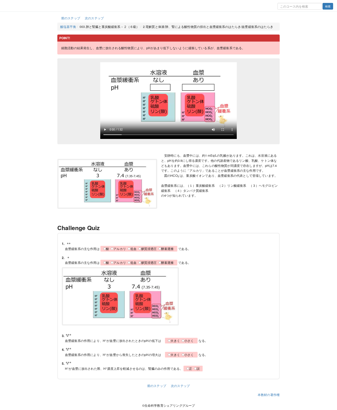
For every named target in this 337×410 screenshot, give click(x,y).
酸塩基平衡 (68, 26)
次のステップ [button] (94, 18)
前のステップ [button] (70, 18)
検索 (328, 6)
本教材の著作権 (269, 394)
